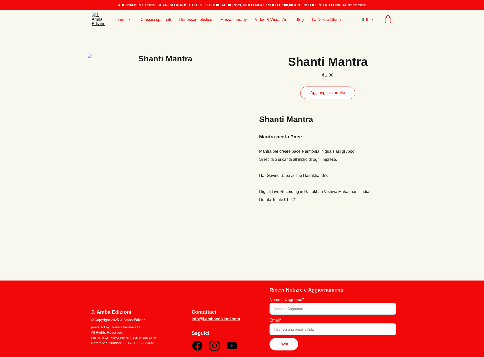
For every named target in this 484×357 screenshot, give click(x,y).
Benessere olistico (195, 19)
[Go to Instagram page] (214, 346)
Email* (275, 320)
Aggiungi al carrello (327, 93)
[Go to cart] (388, 19)
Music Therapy (233, 19)
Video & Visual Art (271, 19)
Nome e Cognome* (286, 299)
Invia (284, 344)
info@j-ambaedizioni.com (216, 319)
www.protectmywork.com (133, 338)
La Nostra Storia (326, 19)
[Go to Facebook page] (197, 346)
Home (118, 19)
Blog (299, 19)
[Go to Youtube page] (232, 346)
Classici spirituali (156, 19)
